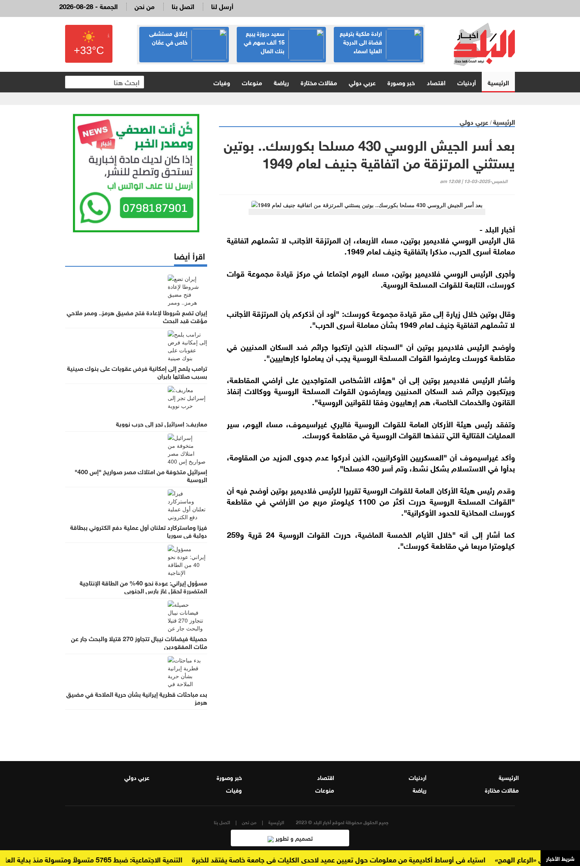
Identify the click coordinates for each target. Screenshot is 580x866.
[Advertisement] (367, 650)
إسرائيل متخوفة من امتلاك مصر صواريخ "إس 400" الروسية (141, 475)
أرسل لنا (222, 6)
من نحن (145, 6)
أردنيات (466, 82)
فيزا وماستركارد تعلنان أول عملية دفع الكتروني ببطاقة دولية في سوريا (138, 531)
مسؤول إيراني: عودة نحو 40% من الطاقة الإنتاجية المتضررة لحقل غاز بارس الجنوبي (143, 586)
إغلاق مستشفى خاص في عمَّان (168, 37)
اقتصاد (436, 82)
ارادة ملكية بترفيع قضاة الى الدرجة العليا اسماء (361, 41)
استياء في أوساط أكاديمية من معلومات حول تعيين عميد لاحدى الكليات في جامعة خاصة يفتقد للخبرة (349, 859)
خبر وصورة (401, 82)
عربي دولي (362, 82)
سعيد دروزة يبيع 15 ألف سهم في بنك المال (264, 41)
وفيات (221, 82)
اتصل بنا (183, 6)
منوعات (252, 82)
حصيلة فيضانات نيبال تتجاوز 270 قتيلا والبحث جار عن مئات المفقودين (139, 642)
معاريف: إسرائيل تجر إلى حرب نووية (161, 423)
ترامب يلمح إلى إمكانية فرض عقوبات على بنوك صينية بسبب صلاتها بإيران (137, 372)
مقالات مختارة (319, 82)
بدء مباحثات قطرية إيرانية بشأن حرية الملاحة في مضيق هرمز (136, 697)
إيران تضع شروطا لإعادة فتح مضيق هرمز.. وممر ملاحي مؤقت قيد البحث (137, 316)
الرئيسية (498, 82)
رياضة (281, 82)
